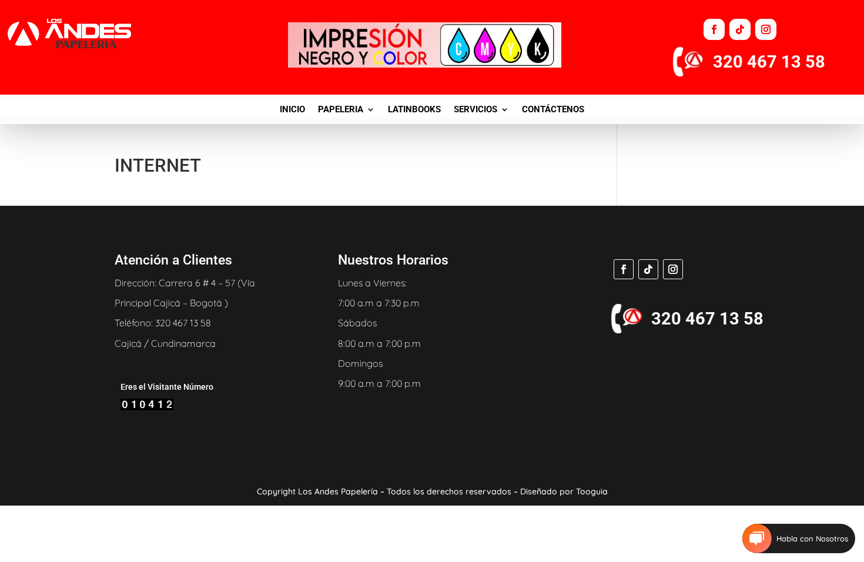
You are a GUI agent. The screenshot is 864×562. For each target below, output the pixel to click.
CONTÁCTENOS (553, 110)
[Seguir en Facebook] (714, 29)
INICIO (292, 110)
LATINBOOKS (414, 110)
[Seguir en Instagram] (765, 29)
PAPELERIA (340, 110)
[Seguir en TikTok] (740, 29)
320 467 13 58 (769, 62)
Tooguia (592, 491)
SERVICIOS (475, 110)
